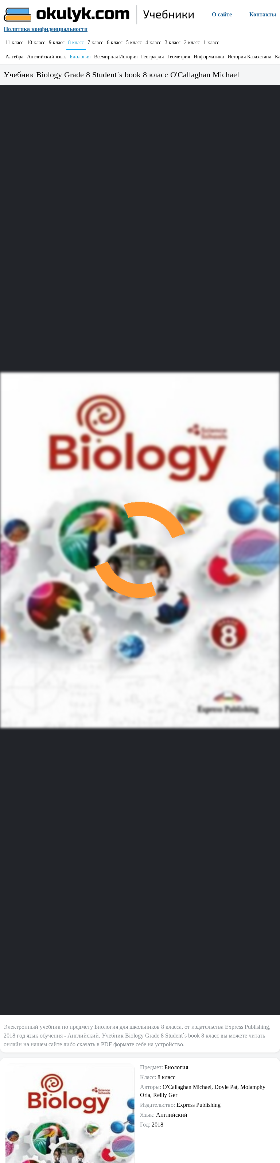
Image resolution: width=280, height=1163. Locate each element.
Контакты (262, 14)
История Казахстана (249, 56)
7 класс (95, 42)
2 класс (192, 42)
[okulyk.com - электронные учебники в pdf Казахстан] (99, 15)
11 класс (14, 42)
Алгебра (14, 56)
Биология (80, 56)
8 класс (76, 42)
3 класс (172, 42)
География (152, 56)
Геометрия (178, 56)
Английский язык (46, 56)
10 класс (36, 42)
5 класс (134, 42)
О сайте (222, 14)
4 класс (153, 42)
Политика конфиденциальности (46, 29)
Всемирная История (115, 56)
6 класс (114, 42)
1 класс (211, 42)
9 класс (57, 42)
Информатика (209, 56)
